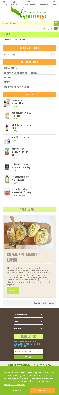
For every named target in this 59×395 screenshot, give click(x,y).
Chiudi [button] (53, 369)
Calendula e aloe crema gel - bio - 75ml (21, 114)
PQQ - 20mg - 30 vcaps (20, 137)
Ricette (7, 82)
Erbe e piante (10, 67)
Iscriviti (28, 356)
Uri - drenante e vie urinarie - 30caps (18, 102)
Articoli (8, 77)
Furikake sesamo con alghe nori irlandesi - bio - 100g (21, 166)
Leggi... (12, 290)
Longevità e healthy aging (16, 87)
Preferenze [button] (16, 391)
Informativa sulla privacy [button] (15, 384)
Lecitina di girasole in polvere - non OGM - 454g (21, 191)
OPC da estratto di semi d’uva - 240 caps (20, 178)
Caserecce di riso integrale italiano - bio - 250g (20, 152)
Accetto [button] (42, 391)
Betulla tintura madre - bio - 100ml (21, 126)
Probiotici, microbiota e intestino (20, 72)
